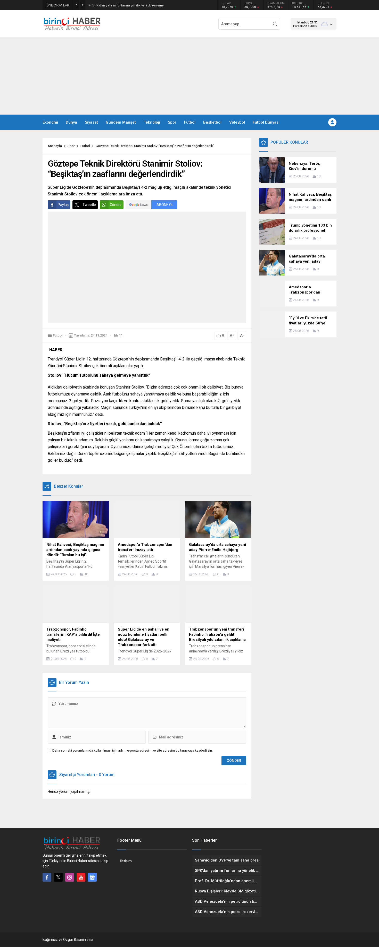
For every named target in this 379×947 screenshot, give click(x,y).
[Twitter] (58, 877)
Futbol (85, 146)
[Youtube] (81, 877)
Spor (71, 146)
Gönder (116, 205)
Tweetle (89, 205)
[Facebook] (47, 877)
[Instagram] (69, 877)
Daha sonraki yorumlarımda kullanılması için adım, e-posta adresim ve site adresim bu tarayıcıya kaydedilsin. (132, 750)
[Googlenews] (92, 877)
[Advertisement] (189, 76)
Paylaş (63, 205)
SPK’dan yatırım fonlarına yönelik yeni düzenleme (127, 5)
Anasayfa (55, 146)
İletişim (126, 861)
